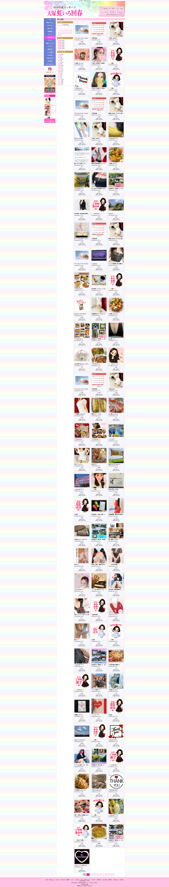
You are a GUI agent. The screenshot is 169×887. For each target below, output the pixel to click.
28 (69, 33)
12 (64, 30)
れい (59, 60)
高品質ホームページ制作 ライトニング (84, 885)
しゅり (59, 82)
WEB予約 (50, 55)
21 (69, 32)
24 (60, 33)
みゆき (59, 71)
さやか (59, 68)
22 (70, 32)
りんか (59, 59)
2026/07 (60, 42)
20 (66, 32)
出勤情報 (50, 31)
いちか (59, 54)
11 (62, 30)
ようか (59, 73)
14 (69, 30)
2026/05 (60, 45)
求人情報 (50, 61)
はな (59, 63)
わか (59, 76)
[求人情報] (49, 93)
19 (64, 32)
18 (62, 32)
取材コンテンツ (50, 43)
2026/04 (60, 46)
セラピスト (49, 25)
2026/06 (60, 43)
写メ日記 (50, 37)
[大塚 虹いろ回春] (84, 9)
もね (59, 66)
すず (59, 57)
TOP (50, 19)
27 (66, 33)
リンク (88, 880)
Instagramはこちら (49, 72)
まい (59, 78)
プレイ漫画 (49, 52)
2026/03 (60, 48)
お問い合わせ (50, 58)
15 (70, 30)
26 (64, 33)
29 (70, 33)
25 (62, 33)
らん (59, 74)
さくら (59, 79)
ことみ (59, 62)
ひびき (59, 65)
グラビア (50, 46)
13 (66, 30)
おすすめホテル (50, 64)
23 (58, 33)
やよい (59, 84)
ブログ (49, 40)
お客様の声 (49, 49)
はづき (59, 70)
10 (60, 30)
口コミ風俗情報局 (50, 121)
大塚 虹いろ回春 (85, 884)
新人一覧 (50, 28)
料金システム (50, 22)
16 (58, 32)
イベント (50, 34)
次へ (113, 874)
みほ (59, 55)
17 (60, 32)
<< (62, 24)
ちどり (59, 81)
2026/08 (60, 40)
